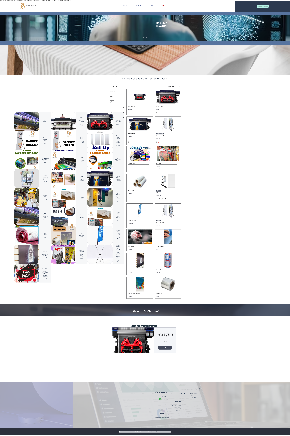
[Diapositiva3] (146, 37)
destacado (112, 100)
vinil (110, 98)
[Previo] (8, 28)
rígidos (111, 102)
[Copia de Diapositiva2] (143, 37)
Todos (111, 94)
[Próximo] (281, 28)
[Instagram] (160, 5)
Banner (111, 96)
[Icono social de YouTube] (163, 5)
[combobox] (173, 86)
